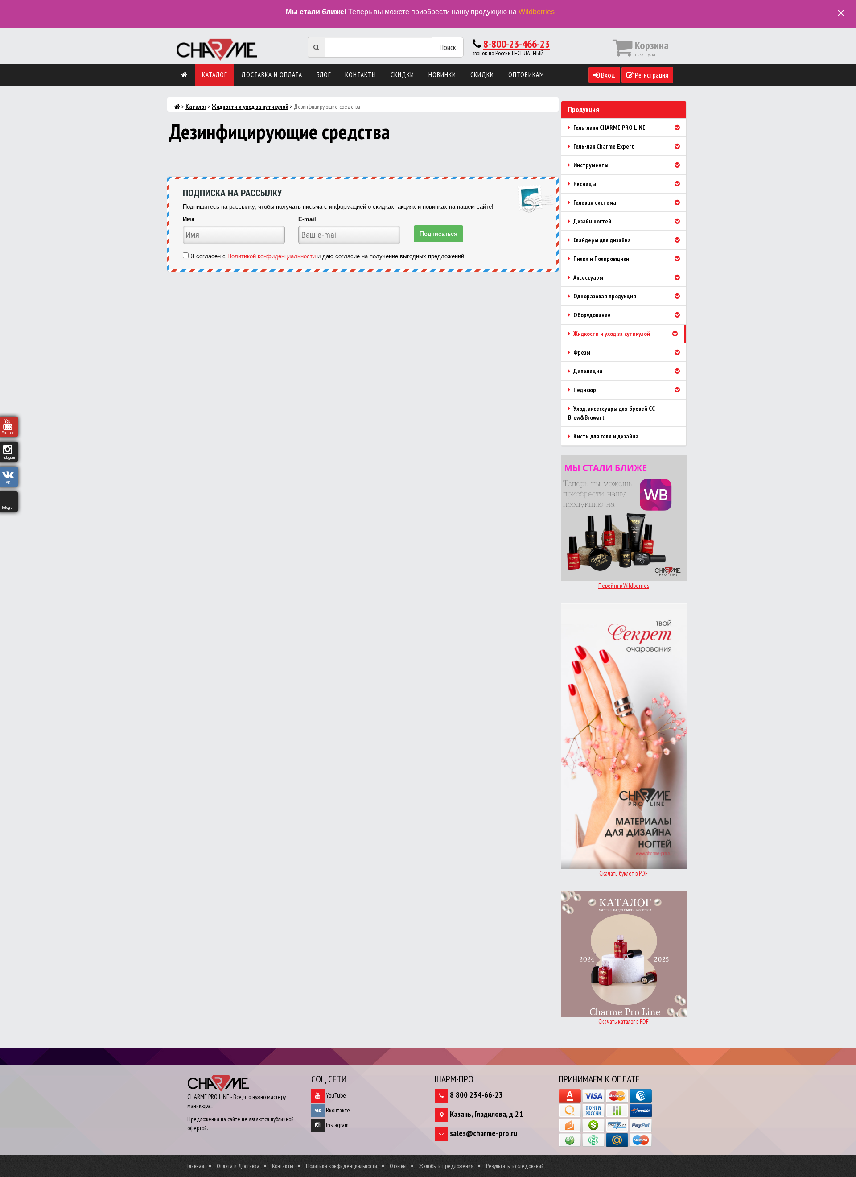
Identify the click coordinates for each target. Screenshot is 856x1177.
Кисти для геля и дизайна (605, 436)
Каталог (214, 74)
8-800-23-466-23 (516, 44)
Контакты (360, 74)
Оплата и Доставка (238, 1166)
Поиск (448, 47)
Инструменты (590, 165)
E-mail (307, 219)
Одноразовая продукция (604, 296)
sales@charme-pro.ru (483, 1133)
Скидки (402, 74)
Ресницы (584, 184)
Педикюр (584, 390)
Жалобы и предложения (446, 1166)
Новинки (442, 74)
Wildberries (537, 12)
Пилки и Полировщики (600, 259)
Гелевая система (594, 202)
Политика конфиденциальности (341, 1166)
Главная (195, 1166)
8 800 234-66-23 (476, 1095)
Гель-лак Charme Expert (603, 146)
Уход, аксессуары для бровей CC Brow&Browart (611, 413)
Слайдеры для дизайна (601, 240)
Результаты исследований (515, 1166)
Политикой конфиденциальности (271, 256)
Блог (324, 74)
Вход (607, 74)
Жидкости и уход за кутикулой (250, 107)
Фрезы (581, 352)
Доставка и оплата (271, 74)
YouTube (335, 1095)
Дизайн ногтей (591, 221)
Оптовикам (526, 74)
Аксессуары (587, 277)
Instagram (337, 1125)
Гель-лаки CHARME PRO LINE (609, 128)
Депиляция (587, 371)
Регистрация (651, 74)
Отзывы (398, 1166)
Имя (189, 219)
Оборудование (591, 315)
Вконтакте (337, 1110)
